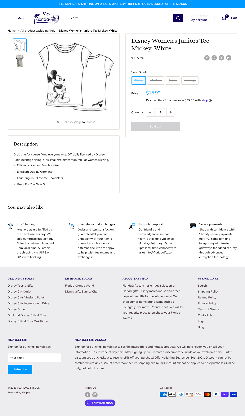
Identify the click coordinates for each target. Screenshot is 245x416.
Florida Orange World (79, 285)
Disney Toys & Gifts (20, 285)
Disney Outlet (17, 309)
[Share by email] (228, 57)
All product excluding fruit (37, 30)
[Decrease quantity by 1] (150, 112)
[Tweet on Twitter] (221, 57)
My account (198, 20)
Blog (201, 327)
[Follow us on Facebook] (87, 394)
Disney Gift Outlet (19, 291)
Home (12, 30)
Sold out (155, 126)
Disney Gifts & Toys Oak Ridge (28, 321)
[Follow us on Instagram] (95, 394)
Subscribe (20, 369)
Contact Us (205, 315)
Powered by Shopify (19, 392)
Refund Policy (207, 297)
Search (202, 285)
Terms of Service (208, 309)
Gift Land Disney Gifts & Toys (27, 315)
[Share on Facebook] (207, 57)
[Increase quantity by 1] (171, 112)
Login (201, 321)
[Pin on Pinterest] (214, 57)
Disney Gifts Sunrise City (81, 291)
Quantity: (137, 112)
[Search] (178, 18)
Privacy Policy (207, 303)
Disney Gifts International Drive (28, 303)
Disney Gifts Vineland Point (26, 297)
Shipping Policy (208, 291)
